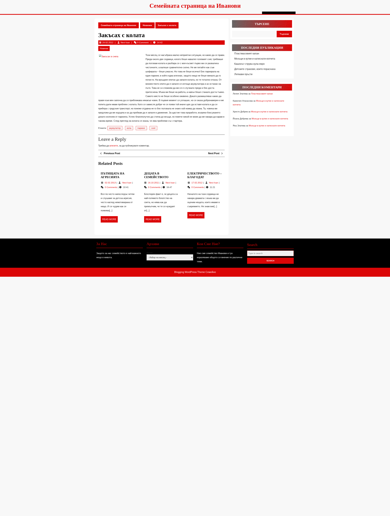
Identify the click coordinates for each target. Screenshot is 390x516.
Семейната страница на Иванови (195, 5)
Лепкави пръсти (243, 74)
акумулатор (115, 128)
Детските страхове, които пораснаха (254, 69)
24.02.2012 (107, 42)
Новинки (147, 25)
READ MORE (110, 220)
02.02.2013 (110, 182)
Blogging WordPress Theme (189, 272)
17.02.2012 (197, 182)
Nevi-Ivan (125, 42)
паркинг (141, 128)
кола (129, 128)
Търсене (262, 24)
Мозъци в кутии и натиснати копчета (254, 58)
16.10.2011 (154, 182)
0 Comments (111, 187)
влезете (114, 145)
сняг (153, 128)
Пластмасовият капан (246, 53)
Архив (149, 252)
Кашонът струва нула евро (249, 64)
